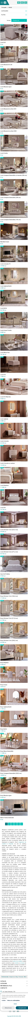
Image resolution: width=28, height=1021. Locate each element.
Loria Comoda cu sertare (7, 463)
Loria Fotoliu (4, 153)
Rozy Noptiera (4, 662)
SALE (25, 976)
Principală (4, 7)
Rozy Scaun (3, 684)
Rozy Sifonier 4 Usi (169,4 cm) (9, 596)
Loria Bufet (3, 308)
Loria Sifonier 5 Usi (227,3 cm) (9, 529)
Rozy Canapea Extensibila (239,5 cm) (11, 773)
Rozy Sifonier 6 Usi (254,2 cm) (9, 640)
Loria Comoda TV (5, 264)
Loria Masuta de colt (6, 64)
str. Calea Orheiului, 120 (8, 991)
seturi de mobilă (17, 961)
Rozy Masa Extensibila (6, 751)
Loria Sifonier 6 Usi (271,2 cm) (9, 552)
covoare (22, 963)
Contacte (3, 988)
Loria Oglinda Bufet (5, 286)
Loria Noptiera (4, 485)
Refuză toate (8, 1007)
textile (16, 963)
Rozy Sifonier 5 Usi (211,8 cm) (9, 618)
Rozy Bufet (3, 729)
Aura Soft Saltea (5, 574)
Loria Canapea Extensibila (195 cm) (10, 219)
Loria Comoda (4, 441)
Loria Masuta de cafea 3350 (8, 131)
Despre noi (12, 976)
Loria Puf (3, 42)
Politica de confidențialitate (13, 1000)
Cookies (4, 1000)
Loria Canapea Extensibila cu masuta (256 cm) (13, 175)
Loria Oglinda (4, 419)
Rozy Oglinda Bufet (5, 707)
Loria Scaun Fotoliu (6, 330)
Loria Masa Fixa (4, 352)
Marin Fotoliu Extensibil (7, 817)
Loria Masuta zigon (6, 86)
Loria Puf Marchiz (5, 397)
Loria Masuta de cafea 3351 (8, 109)
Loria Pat (3, 507)
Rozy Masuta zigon (5, 795)
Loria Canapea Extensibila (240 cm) (10, 197)
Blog (17, 976)
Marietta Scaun (4, 242)
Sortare (9, 20)
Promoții (21, 976)
